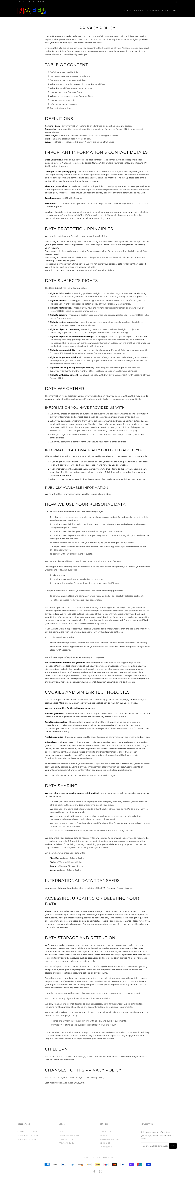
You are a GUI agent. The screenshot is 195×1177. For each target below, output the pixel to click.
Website (64, 858)
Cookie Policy (102, 775)
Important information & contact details (70, 76)
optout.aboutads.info (129, 767)
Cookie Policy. (131, 703)
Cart (175, 11)
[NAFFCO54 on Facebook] (94, 1172)
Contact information (60, 108)
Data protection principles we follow (68, 80)
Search (103, 1135)
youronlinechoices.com (56, 770)
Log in (21, 2)
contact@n (63, 198)
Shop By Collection (157, 11)
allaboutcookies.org (121, 770)
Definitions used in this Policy (65, 72)
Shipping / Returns (109, 1139)
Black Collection (27, 1139)
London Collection (28, 1135)
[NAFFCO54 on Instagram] (100, 1172)
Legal (62, 1132)
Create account (36, 2)
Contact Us (105, 1132)
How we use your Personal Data (66, 92)
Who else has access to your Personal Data (71, 96)
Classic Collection (27, 1132)
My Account (106, 1147)
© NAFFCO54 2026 (92, 1158)
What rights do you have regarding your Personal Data (77, 84)
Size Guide (105, 1143)
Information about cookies (63, 104)
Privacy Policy (77, 858)
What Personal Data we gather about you (71, 88)
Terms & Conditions (69, 1135)
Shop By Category (133, 11)
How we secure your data (62, 100)
